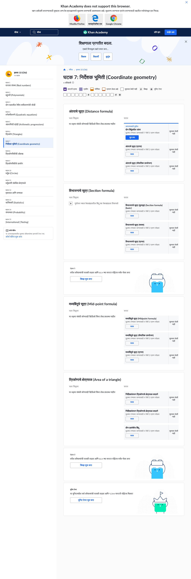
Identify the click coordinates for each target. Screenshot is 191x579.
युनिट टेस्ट (73, 489)
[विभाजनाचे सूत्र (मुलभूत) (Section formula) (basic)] (76, 94)
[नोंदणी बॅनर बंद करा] (186, 41)
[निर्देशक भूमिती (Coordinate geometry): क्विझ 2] (116, 94)
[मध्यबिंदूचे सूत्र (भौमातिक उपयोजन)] (96, 94)
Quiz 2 (72, 454)
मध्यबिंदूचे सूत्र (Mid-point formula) (93, 304)
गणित (71, 70)
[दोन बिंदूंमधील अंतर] (65, 94)
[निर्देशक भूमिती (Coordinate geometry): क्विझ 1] (88, 94)
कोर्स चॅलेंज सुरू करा (14, 237)
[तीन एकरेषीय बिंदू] (112, 94)
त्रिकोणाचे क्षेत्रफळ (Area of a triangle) (95, 379)
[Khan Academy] (95, 32)
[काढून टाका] (186, 2)
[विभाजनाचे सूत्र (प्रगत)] (84, 94)
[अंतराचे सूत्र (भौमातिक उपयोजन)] (73, 94)
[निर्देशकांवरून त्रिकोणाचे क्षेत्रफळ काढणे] (104, 94)
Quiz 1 (72, 268)
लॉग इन (157, 32)
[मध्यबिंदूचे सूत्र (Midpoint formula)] (92, 94)
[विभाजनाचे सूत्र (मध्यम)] (80, 94)
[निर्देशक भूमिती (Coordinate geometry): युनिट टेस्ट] (120, 94)
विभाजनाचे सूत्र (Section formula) (91, 190)
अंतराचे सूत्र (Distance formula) (91, 111)
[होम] (64, 70)
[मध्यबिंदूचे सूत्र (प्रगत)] (100, 94)
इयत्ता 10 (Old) (81, 70)
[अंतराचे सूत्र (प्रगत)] (69, 94)
